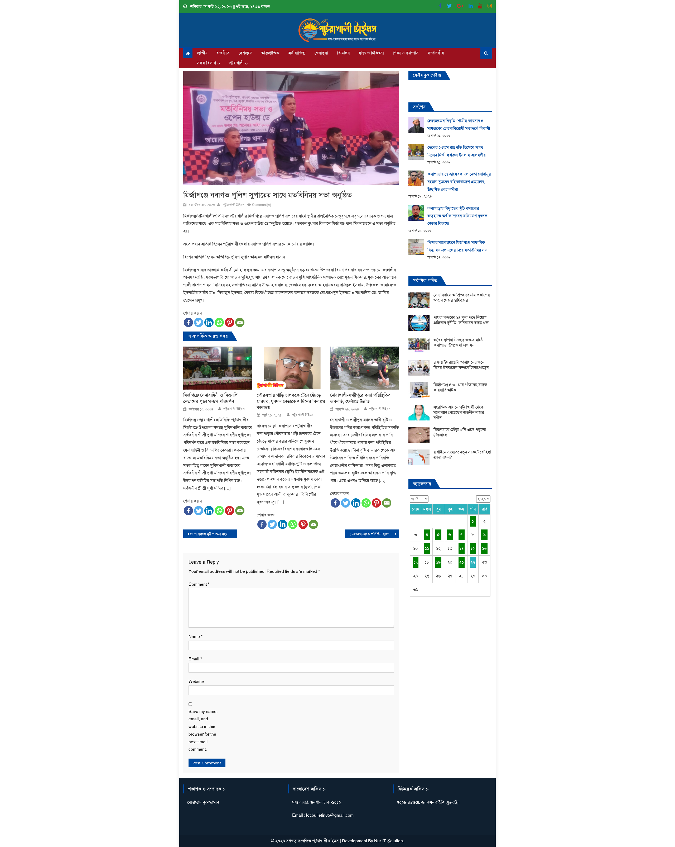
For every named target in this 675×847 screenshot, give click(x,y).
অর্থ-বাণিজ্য (297, 53)
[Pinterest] (229, 322)
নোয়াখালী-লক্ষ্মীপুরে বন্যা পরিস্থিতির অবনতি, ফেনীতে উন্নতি (360, 398)
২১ (461, 562)
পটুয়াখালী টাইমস (233, 204)
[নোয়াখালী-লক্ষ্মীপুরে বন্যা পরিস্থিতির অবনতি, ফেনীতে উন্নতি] (364, 368)
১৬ (484, 548)
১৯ (438, 562)
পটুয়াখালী (236, 63)
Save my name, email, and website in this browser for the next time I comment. (203, 730)
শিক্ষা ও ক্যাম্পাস (406, 53)
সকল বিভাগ (206, 63)
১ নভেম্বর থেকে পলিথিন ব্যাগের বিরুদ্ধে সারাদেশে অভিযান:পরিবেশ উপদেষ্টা (374, 534)
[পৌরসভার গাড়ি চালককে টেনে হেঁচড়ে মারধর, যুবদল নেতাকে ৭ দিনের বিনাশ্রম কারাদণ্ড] (291, 368)
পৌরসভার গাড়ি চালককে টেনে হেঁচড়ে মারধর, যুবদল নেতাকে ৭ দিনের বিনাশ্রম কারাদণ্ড (291, 401)
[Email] (239, 322)
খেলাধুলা (321, 53)
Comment (199, 584)
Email (195, 659)
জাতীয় (202, 53)
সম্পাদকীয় (436, 53)
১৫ (472, 548)
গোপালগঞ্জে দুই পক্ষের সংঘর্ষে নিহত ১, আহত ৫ (213, 534)
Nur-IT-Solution (388, 841)
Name (195, 636)
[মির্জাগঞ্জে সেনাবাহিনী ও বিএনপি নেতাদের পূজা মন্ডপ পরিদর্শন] (217, 368)
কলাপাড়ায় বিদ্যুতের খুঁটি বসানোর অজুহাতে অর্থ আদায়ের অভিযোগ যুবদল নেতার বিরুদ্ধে (457, 216)
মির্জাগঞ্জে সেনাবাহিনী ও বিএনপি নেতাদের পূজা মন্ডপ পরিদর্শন (210, 398)
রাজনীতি (223, 53)
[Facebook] (188, 322)
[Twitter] (198, 322)
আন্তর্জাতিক (270, 53)
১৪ (461, 548)
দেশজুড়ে (245, 53)
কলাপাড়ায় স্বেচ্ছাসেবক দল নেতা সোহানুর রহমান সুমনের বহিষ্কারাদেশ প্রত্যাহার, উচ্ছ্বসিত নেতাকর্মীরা (459, 181)
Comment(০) (261, 204)
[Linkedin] (209, 322)
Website (196, 681)
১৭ (415, 562)
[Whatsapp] (219, 322)
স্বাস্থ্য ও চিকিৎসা (371, 53)
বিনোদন (343, 53)
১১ (427, 548)
